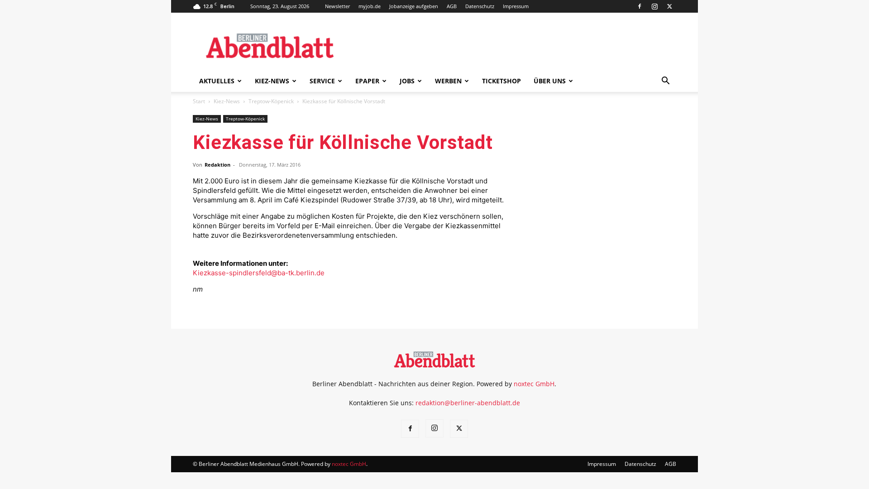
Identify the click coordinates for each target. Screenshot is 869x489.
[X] (669, 6)
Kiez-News (272, 81)
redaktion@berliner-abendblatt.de (467, 402)
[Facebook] (639, 6)
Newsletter (337, 6)
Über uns (550, 81)
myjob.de (369, 6)
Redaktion (217, 164)
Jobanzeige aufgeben (413, 6)
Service (322, 81)
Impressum (516, 6)
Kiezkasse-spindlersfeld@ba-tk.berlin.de (259, 272)
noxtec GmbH (534, 383)
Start (199, 101)
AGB (452, 6)
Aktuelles (216, 81)
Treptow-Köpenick (271, 101)
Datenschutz (479, 6)
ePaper (367, 81)
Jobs (407, 81)
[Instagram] (654, 6)
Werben (448, 81)
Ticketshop (501, 81)
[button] (665, 81)
